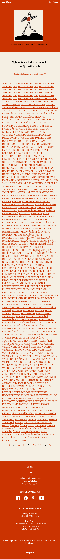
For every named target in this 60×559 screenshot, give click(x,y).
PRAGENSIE (24, 410)
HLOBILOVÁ (9, 168)
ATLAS (18, 107)
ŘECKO (50, 434)
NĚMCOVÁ (19, 256)
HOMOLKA (31, 171)
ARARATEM (38, 104)
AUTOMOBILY (35, 380)
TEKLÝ (52, 331)
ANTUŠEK (26, 104)
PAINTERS (41, 280)
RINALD (39, 298)
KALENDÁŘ (32, 192)
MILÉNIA (38, 232)
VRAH (5, 356)
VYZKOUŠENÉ (41, 362)
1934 (46, 86)
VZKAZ (27, 359)
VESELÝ (25, 347)
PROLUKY (47, 277)
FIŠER (24, 153)
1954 (4, 92)
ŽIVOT (22, 440)
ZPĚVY (46, 374)
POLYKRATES (44, 271)
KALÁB (6, 195)
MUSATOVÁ (43, 237)
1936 (51, 86)
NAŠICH (6, 247)
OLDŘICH (37, 259)
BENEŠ (6, 116)
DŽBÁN (21, 147)
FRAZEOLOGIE (10, 159)
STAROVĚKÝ (9, 319)
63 (19, 445)
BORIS (41, 119)
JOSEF (12, 189)
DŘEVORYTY (9, 147)
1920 (46, 83)
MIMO (47, 232)
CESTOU (44, 129)
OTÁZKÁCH (8, 262)
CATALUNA (30, 132)
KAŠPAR (7, 198)
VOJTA (27, 353)
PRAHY (51, 274)
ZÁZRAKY (8, 380)
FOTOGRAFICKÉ (11, 392)
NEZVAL (16, 253)
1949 (41, 89)
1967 (41, 92)
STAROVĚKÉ (41, 316)
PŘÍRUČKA (28, 413)
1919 (41, 83)
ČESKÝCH (47, 428)
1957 (20, 92)
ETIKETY (49, 147)
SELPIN (52, 328)
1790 (9, 83)
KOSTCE (15, 204)
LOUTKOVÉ (8, 401)
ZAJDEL (20, 371)
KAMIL (15, 195)
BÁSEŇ (30, 383)
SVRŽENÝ (19, 325)
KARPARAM (34, 195)
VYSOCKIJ (41, 356)
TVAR (41, 341)
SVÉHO (30, 325)
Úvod (30, 472)
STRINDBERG (46, 319)
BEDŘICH (51, 113)
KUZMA (40, 210)
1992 (20, 98)
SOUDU (16, 313)
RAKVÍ (44, 292)
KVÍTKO (50, 210)
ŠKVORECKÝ (45, 437)
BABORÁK (8, 113)
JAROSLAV (29, 183)
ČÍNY (44, 431)
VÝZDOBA (8, 368)
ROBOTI (6, 301)
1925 (9, 86)
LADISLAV (25, 219)
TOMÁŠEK (39, 334)
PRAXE (35, 410)
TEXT (27, 341)
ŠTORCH (7, 440)
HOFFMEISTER (35, 168)
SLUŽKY (39, 310)
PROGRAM (46, 410)
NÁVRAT (52, 253)
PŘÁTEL (6, 413)
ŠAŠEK (23, 437)
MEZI (38, 228)
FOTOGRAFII (9, 156)
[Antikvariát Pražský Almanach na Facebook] (18, 499)
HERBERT (16, 177)
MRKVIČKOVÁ (28, 237)
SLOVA (26, 416)
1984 (30, 95)
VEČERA (46, 347)
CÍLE (45, 383)
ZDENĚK (21, 374)
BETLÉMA (28, 116)
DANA (19, 135)
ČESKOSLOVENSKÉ (13, 434)
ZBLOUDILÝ (9, 374)
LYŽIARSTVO (21, 222)
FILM (38, 389)
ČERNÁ (51, 425)
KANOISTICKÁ (10, 213)
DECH (26, 135)
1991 (15, 98)
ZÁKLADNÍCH (48, 377)
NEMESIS (38, 247)
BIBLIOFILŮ (19, 383)
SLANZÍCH (50, 307)
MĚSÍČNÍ (48, 244)
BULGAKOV (22, 125)
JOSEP (19, 189)
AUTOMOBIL (39, 107)
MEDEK (20, 228)
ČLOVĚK (7, 431)
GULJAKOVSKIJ (11, 162)
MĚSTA (25, 244)
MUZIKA (7, 241)
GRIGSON (38, 162)
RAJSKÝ (35, 292)
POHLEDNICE (9, 410)
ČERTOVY (7, 428)
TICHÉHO (19, 334)
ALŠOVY (7, 110)
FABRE (39, 150)
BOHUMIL (32, 119)
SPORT (34, 416)
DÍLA (40, 144)
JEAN (50, 189)
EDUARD (31, 147)
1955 (9, 92)
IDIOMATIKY (9, 180)
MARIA (33, 225)
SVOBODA (8, 325)
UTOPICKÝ (25, 343)
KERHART (31, 198)
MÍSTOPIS (36, 404)
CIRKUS (6, 132)
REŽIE (24, 304)
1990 (9, 98)
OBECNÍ (29, 256)
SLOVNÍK (17, 310)
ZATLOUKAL (45, 371)
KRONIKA (30, 207)
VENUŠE (15, 347)
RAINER (26, 292)
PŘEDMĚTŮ (15, 289)
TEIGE (19, 341)
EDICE (16, 150)
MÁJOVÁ (16, 244)
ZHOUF (38, 374)
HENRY (15, 165)
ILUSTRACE (37, 180)
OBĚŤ (5, 259)
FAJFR (46, 150)
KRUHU (41, 207)
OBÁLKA (31, 262)
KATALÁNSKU (50, 195)
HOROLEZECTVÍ (11, 395)
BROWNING (8, 125)
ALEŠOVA (52, 107)
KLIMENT (51, 198)
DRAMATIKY (45, 141)
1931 (41, 86)
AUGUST (27, 107)
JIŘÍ (50, 186)
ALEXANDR (34, 101)
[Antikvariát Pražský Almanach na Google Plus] (34, 499)
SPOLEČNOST (43, 313)
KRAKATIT (50, 204)
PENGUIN (22, 283)
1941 (15, 89)
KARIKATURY (38, 395)
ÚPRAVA (47, 422)
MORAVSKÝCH (48, 241)
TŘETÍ (48, 341)
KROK (21, 207)
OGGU (12, 259)
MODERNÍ (7, 235)
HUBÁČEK (15, 174)
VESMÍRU (36, 347)
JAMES (43, 189)
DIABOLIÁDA (44, 135)
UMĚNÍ (53, 419)
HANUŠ (6, 165)
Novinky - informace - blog (30, 478)
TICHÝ (34, 341)
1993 (25, 98)
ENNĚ (40, 147)
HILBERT (25, 165)
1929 (30, 86)
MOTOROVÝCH (10, 237)
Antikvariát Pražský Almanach (36, 540)
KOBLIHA (27, 201)
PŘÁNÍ (5, 292)
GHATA (49, 159)
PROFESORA (34, 277)
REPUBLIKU (9, 298)
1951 (46, 89)
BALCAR (19, 113)
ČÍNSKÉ (40, 434)
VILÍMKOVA (8, 362)
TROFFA (6, 338)
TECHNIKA (41, 331)
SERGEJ (19, 307)
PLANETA (14, 271)
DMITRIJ (39, 138)
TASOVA (30, 331)
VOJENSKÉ (8, 422)
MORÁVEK (29, 235)
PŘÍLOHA (17, 413)
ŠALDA (15, 437)
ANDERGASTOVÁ (22, 110)
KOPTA (6, 204)
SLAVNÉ (6, 310)
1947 (36, 89)
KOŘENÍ (39, 204)
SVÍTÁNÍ (39, 325)
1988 (51, 95)
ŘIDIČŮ (6, 437)
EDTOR (25, 150)
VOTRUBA (37, 353)
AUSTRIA (37, 110)
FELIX (17, 153)
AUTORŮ (7, 383)
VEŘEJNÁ (7, 350)
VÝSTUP (48, 365)
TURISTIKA (29, 338)
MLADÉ (24, 241)
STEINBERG (31, 319)
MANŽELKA (22, 225)
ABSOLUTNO (40, 98)
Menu (8, 2)
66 (34, 445)
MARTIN (52, 225)
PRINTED (30, 286)
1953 (51, 89)
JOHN (5, 189)
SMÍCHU (6, 313)
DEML (33, 135)
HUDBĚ (26, 174)
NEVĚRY (7, 253)
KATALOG (24, 213)
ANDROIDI (48, 101)
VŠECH (18, 368)
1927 (20, 86)
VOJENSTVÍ (16, 353)
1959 (30, 92)
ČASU (31, 425)
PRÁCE (18, 280)
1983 (25, 95)
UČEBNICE (37, 343)
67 (39, 445)
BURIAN (34, 125)
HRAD (5, 174)
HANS (47, 162)
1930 (36, 86)
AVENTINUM (50, 110)
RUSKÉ (16, 304)
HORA (41, 171)
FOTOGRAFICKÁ (35, 159)
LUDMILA (7, 222)
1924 (4, 86)
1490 (4, 83)
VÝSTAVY (29, 422)
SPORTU (42, 416)
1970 (51, 92)
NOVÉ (43, 253)
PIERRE (50, 268)
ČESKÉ (29, 428)
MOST (39, 235)
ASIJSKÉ (50, 104)
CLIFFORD (17, 132)
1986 (41, 95)
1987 (46, 95)
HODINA (21, 168)
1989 (4, 98)
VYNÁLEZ (29, 356)
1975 (4, 95)
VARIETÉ (49, 343)
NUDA (25, 253)
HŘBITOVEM (49, 177)
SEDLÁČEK (8, 307)
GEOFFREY (26, 162)
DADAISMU (8, 386)
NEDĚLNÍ (34, 253)
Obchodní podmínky (30, 484)
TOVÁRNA (52, 334)
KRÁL (49, 207)
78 (50, 445)
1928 (25, 86)
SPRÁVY (20, 316)
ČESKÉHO (34, 431)
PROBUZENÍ (20, 277)
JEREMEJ (52, 183)
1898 (25, 83)
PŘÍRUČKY (41, 413)
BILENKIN (40, 116)
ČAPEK (23, 425)
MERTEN (30, 228)
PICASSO (40, 268)
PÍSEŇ (5, 289)
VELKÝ (6, 347)
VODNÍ (6, 353)
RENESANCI (51, 295)
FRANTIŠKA (37, 156)
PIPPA (5, 271)
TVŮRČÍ (40, 338)
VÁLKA (6, 365)
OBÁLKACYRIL (44, 262)
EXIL (32, 150)
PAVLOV (21, 268)
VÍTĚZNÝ (24, 365)
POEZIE (40, 407)
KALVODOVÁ (47, 192)
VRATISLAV (16, 356)
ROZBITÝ (47, 301)
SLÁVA (48, 310)
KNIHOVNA (8, 216)
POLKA (33, 271)
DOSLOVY (31, 141)
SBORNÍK (47, 304)
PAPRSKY (29, 265)
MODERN (34, 241)
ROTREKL (35, 301)
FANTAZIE (19, 389)
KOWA (50, 216)
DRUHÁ (6, 144)
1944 (30, 89)
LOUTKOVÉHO (24, 401)
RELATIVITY (37, 295)
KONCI (37, 201)
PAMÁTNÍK (17, 265)
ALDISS (23, 101)
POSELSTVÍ (14, 274)
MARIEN (42, 225)
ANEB (5, 104)
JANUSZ (6, 183)
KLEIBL (41, 198)
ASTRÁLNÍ (8, 107)
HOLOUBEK (17, 171)
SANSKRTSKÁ (29, 328)
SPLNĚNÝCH (28, 313)
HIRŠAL (34, 165)
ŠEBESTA (33, 437)
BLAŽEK (21, 119)
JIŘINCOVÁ (41, 186)
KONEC (45, 201)
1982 (20, 95)
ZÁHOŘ (22, 377)
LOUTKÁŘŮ (50, 401)
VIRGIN (20, 362)
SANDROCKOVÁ (11, 328)
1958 (25, 92)
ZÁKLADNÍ (33, 377)
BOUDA (50, 119)
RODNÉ (16, 301)
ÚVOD (5, 425)
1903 (30, 83)
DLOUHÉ (30, 138)
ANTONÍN (14, 104)
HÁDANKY (36, 177)
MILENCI (15, 232)
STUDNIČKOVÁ (22, 322)
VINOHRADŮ (30, 350)
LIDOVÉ (47, 219)
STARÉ (21, 319)
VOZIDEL (49, 353)
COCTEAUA (8, 135)
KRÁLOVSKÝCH (27, 210)
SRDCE (30, 316)
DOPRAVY (7, 141)
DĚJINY (47, 144)
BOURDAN (8, 122)
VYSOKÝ (52, 356)
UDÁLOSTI (42, 419)
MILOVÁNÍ (27, 232)
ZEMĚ (30, 374)
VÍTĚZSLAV (36, 365)
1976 (9, 95)
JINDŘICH (18, 186)
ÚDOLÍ (39, 422)
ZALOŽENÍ (31, 371)
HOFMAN (48, 168)
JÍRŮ (12, 192)
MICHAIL (46, 228)
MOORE (18, 235)
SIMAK (28, 307)
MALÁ (15, 241)
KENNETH (36, 213)
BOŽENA (39, 122)
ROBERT (49, 298)
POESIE (24, 271)
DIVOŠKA (18, 138)
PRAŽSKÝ (7, 277)
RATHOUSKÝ (9, 295)
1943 (25, 89)
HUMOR (25, 395)
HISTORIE (41, 392)
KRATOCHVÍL (9, 207)
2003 (30, 98)
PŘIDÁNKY (29, 289)
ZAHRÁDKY (9, 371)
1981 (15, 95)
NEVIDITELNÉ (45, 250)
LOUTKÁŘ (41, 222)
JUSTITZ (34, 189)
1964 (36, 92)
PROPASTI (7, 280)
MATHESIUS (8, 228)
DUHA (22, 144)
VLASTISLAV (45, 350)
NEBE (15, 247)
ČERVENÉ (19, 428)
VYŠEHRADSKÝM (12, 359)
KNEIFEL (16, 201)
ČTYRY (16, 431)
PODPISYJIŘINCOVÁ (13, 286)
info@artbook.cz (30, 513)
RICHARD (21, 298)
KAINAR (20, 192)
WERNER (38, 368)
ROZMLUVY (35, 304)
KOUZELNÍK (27, 204)
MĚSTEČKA (36, 244)
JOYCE (6, 192)
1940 (9, 89)
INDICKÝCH (23, 180)
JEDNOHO (40, 183)
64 (24, 445)
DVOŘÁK (31, 144)
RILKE (31, 298)
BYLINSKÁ (46, 125)
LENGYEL (36, 219)
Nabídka (30, 475)
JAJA (47, 180)
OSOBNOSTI (20, 407)
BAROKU (30, 113)
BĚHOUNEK (32, 129)
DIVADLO (7, 138)
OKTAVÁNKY (24, 259)
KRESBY (7, 219)
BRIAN (48, 122)
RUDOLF (7, 304)
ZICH (15, 377)
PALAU (6, 265)
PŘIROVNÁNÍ (43, 289)
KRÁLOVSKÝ (9, 210)
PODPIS (42, 283)
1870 (20, 83)
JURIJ (26, 189)
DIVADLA (34, 386)
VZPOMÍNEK (38, 359)
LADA (15, 219)
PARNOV (39, 265)
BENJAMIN (16, 116)
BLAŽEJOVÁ (9, 119)
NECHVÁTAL (25, 247)
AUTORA (48, 380)
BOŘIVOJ (28, 122)
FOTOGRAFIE (35, 153)
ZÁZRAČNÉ (20, 380)
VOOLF (29, 362)
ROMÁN (25, 301)
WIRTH (47, 368)
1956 (15, 92)
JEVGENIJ (7, 186)
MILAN (6, 232)
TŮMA (5, 343)
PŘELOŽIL (15, 292)
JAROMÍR (17, 183)
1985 (36, 95)
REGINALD (23, 295)
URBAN (14, 343)
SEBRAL (17, 416)
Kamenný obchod (30, 481)
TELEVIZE (7, 334)
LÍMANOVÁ (8, 225)
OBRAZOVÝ (41, 256)
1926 (15, 86)
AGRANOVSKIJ (10, 101)
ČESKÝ (37, 428)
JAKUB (54, 180)
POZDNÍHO (40, 274)
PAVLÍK (31, 268)
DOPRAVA (7, 389)
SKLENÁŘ (7, 331)
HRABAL (50, 171)
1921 (51, 83)
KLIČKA (6, 201)
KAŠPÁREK (18, 198)
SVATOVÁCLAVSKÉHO (44, 322)
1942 (20, 89)
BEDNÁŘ (41, 113)
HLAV (42, 165)
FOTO (22, 159)
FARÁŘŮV (8, 153)
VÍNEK (14, 365)
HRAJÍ (25, 177)
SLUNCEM (28, 310)
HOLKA (6, 171)
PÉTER (47, 286)
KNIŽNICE (21, 216)
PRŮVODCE (28, 280)
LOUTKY (38, 401)
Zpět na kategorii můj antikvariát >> (30, 74)
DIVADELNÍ (22, 386)
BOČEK (19, 122)
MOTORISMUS (23, 404)
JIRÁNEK (30, 186)
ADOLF (52, 98)
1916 (36, 83)
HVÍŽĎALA (44, 174)
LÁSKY (52, 222)
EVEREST (7, 150)
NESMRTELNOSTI (12, 250)
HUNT (34, 174)
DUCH (14, 144)
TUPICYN (17, 338)
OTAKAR (48, 259)
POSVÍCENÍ (27, 274)
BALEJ (5, 129)
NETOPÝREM (29, 250)
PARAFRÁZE (9, 283)
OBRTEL (53, 256)
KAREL (23, 195)
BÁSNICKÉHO (17, 129)
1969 (46, 92)
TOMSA (29, 334)
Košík (55, 2)
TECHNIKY (21, 419)
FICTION (30, 389)
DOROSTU (19, 141)
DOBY (48, 138)
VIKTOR (17, 350)
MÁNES (6, 244)
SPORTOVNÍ (8, 316)
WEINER (27, 368)
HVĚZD (6, 177)
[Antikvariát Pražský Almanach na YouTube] (41, 499)
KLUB (46, 213)
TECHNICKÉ (9, 341)
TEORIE (32, 419)
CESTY (38, 383)
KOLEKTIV (33, 398)
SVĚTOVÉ (19, 331)
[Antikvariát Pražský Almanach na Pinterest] (26, 499)
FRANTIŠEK (23, 156)
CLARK (41, 132)
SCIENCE (7, 416)
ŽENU (15, 440)
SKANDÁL (38, 307)
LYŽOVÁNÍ (8, 404)
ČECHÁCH (40, 425)
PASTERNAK (9, 268)
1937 (4, 89)
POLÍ (4, 274)
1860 (15, 83)
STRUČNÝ (7, 322)
